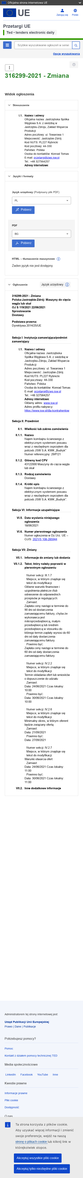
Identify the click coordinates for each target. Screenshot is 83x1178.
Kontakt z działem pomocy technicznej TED (31, 1055)
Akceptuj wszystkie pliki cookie (38, 1158)
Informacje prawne (16, 1093)
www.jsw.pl (51, 402)
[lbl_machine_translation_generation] (58, 259)
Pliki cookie (11, 1100)
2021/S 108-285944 (45, 539)
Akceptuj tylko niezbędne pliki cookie (42, 1168)
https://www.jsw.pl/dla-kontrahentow (47, 410)
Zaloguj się (62, 15)
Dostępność (12, 1107)
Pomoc (9, 1048)
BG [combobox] (17, 233)
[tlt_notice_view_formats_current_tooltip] (67, 285)
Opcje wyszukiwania (66, 53)
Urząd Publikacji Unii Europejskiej (27, 1021)
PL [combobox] (16, 200)
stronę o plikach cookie (31, 1141)
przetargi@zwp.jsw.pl (46, 157)
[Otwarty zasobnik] (9, 67)
